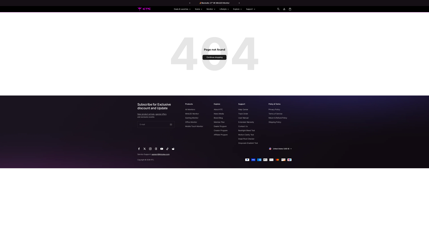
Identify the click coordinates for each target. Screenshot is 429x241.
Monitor (210, 9)
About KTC (218, 109)
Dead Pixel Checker (246, 139)
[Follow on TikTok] (167, 148)
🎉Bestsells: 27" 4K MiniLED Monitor (214, 3)
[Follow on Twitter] (144, 148)
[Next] (239, 3)
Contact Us (243, 126)
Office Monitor (191, 122)
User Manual (243, 118)
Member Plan (219, 122)
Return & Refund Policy (278, 118)
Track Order (243, 114)
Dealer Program (220, 126)
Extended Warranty (246, 122)
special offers (160, 114)
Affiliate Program (221, 135)
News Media (219, 114)
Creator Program (221, 130)
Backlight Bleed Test (246, 130)
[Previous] (189, 3)
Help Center (243, 109)
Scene (197, 9)
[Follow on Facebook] (138, 148)
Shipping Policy (275, 122)
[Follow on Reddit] (173, 148)
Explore (236, 9)
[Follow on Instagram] (150, 148)
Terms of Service (275, 114)
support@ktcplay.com (161, 154)
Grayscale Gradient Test (248, 143)
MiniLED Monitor (192, 114)
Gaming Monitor (191, 118)
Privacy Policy (274, 109)
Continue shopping (215, 57)
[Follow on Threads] (156, 148)
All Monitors (190, 109)
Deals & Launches (181, 9)
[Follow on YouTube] (161, 148)
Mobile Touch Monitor (194, 126)
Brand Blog (218, 118)
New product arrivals (146, 114)
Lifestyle (223, 9)
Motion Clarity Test (246, 135)
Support (249, 9)
